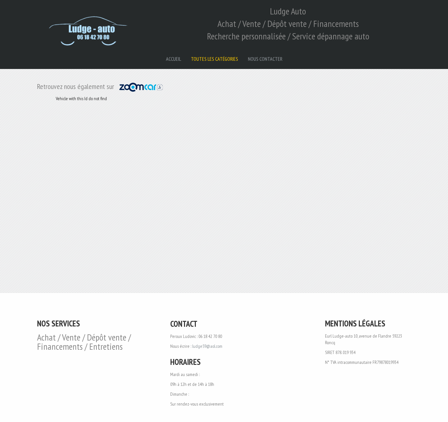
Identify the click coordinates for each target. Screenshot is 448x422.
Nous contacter (265, 59)
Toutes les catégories (214, 59)
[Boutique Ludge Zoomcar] (141, 86)
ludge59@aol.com (207, 346)
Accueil (173, 59)
